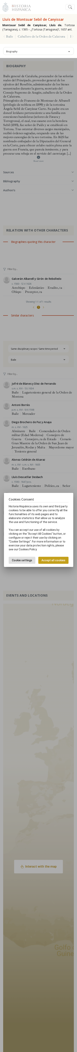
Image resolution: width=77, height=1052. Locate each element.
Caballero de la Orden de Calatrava (41, 36)
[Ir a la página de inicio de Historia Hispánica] (19, 6)
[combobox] (38, 51)
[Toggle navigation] (70, 7)
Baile (9, 36)
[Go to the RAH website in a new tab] (5, 6)
